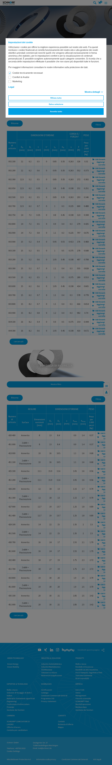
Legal (11, 87)
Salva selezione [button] (56, 104)
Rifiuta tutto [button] (56, 98)
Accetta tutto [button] (56, 111)
